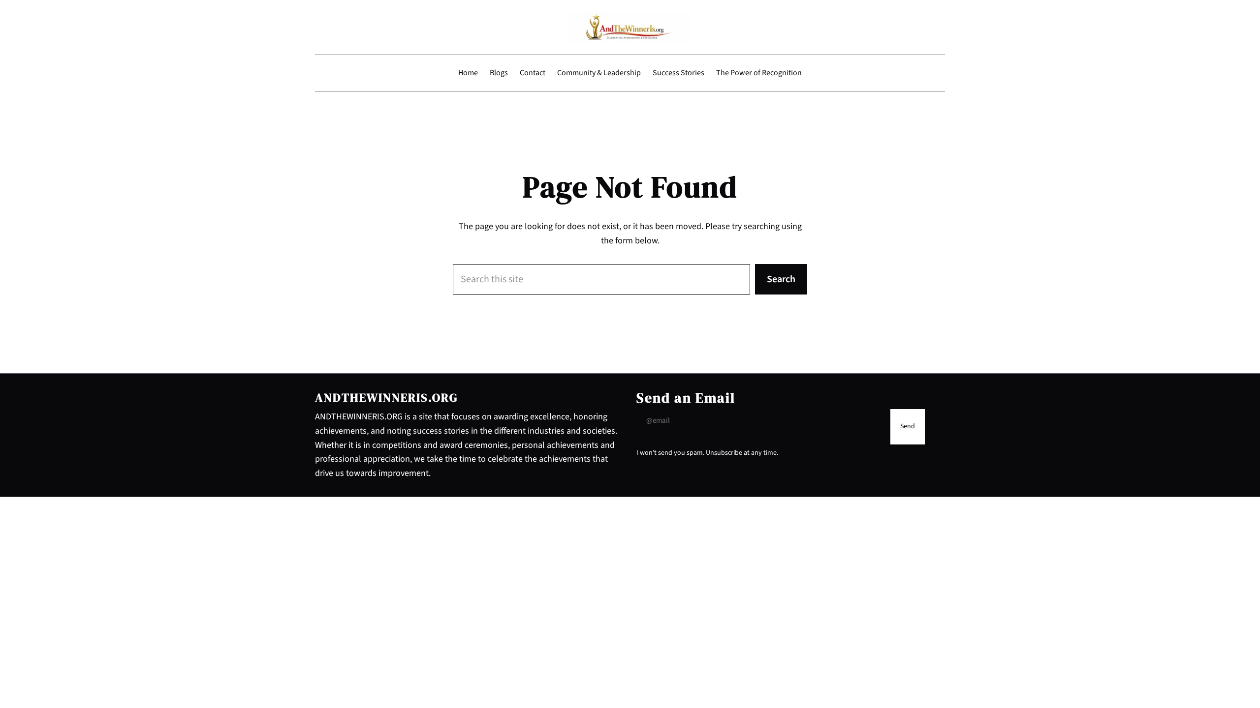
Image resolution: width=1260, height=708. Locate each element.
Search (781, 279)
